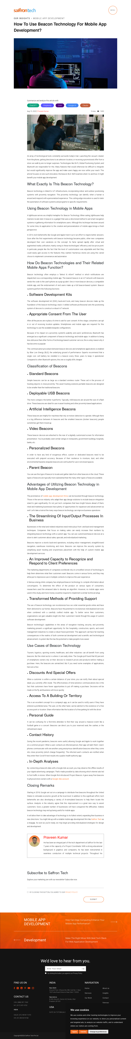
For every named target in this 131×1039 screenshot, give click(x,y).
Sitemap (106, 1003)
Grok (60, 105)
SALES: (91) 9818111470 (22, 1015)
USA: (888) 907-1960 (21, 1002)
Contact (106, 998)
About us (106, 988)
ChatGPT (33, 105)
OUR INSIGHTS (22, 18)
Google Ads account (60, 778)
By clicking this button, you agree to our (54, 892)
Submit (93, 899)
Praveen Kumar (43, 111)
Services (88, 993)
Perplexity (47, 105)
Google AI (72, 105)
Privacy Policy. (71, 892)
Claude (85, 105)
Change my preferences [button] (98, 1032)
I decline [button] (83, 1032)
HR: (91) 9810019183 (21, 1018)
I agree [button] (74, 1032)
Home (87, 988)
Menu (112, 10)
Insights (105, 993)
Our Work (88, 998)
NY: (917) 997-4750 (20, 1005)
